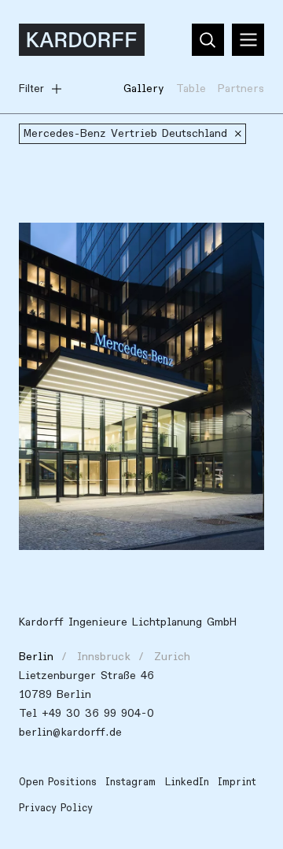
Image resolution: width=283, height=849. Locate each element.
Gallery (143, 88)
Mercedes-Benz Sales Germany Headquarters (114, 253)
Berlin (36, 656)
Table (191, 88)
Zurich (172, 656)
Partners (241, 88)
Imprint (237, 782)
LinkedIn (187, 782)
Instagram (130, 782)
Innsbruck (103, 656)
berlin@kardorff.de (70, 732)
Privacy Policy (56, 808)
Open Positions (58, 782)
